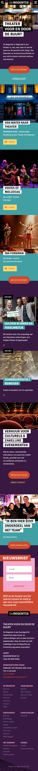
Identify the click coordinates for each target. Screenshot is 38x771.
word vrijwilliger (19, 545)
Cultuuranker (8, 695)
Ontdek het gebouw (10, 746)
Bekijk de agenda (19, 69)
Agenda (23, 689)
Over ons (6, 689)
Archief (23, 746)
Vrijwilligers (7, 719)
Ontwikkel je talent (10, 728)
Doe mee (6, 716)
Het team (6, 698)
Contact (23, 698)
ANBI (5, 707)
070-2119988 (8, 674)
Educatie (24, 716)
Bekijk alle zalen (19, 475)
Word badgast (8, 737)
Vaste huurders (8, 755)
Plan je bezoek (26, 692)
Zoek (2, 2)
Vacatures (6, 701)
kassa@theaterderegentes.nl (15, 677)
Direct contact (18, 482)
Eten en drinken (26, 695)
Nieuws (6, 692)
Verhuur (6, 749)
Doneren (6, 734)
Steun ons (6, 731)
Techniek (6, 752)
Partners (6, 704)
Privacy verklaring (27, 749)
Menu (35, 2)
